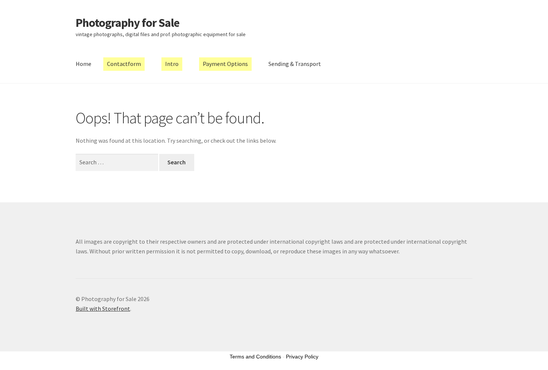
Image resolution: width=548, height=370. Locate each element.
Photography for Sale (127, 22)
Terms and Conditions (255, 357)
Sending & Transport (294, 63)
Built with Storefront (103, 308)
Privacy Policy (302, 357)
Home (83, 63)
